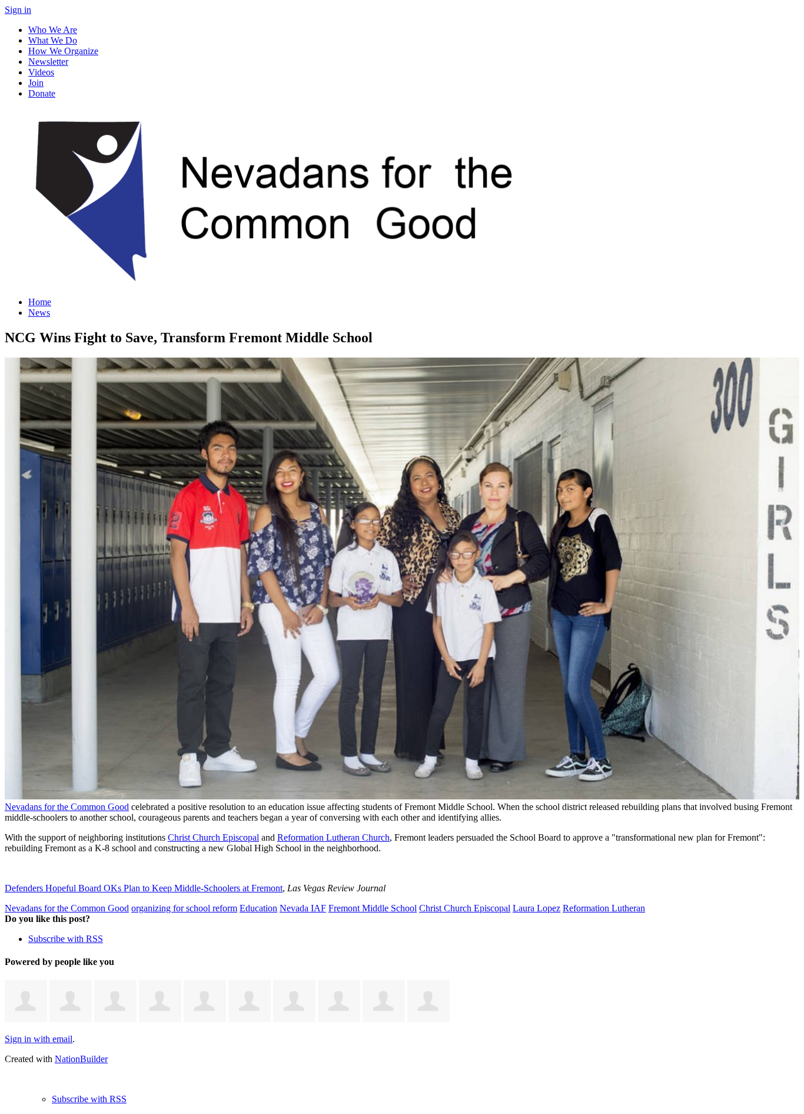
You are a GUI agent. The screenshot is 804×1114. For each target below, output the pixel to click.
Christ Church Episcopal (213, 837)
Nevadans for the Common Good (67, 807)
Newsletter (48, 62)
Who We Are (52, 30)
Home (39, 302)
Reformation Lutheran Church (333, 837)
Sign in (18, 10)
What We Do (52, 40)
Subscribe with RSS (65, 939)
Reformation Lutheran (604, 908)
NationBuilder (81, 1059)
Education (258, 908)
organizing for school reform (184, 908)
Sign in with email (38, 1039)
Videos (41, 72)
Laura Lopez (536, 908)
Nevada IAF (303, 908)
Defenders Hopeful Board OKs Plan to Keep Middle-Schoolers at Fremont (144, 888)
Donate (41, 93)
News (39, 313)
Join (36, 83)
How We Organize (63, 51)
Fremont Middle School (372, 908)
